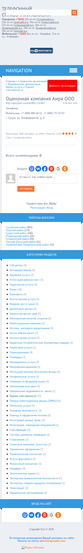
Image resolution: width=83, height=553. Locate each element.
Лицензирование (19, 352)
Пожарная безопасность (24, 410)
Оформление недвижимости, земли (31, 391)
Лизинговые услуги (21, 347)
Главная (10, 81)
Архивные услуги (20, 274)
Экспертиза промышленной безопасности (34, 478)
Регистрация (37, 207)
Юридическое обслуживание (26, 492)
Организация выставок (23, 386)
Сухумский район (22, 137)
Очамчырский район (17, 236)
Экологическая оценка (23, 473)
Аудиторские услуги (21, 284)
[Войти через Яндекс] (51, 169)
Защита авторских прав (23, 313)
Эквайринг (16, 468)
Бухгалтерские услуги (23, 299)
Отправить (25, 189)
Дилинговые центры (21, 308)
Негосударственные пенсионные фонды (33, 371)
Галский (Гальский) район (21, 241)
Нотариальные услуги (22, 376)
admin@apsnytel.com (52, 540)
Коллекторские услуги (23, 337)
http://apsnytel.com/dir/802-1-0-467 (25, 103)
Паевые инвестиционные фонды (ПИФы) (33, 400)
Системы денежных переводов (28, 434)
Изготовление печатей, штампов (28, 318)
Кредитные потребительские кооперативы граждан (39, 342)
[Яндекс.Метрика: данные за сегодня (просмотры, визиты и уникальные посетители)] (33, 547)
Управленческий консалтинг (26, 454)
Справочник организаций (32, 81)
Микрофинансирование (23, 367)
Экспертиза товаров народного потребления (35, 483)
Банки (13, 289)
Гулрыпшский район (17, 238)
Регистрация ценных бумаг (25, 420)
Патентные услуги (20, 405)
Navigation (19, 70)
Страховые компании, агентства (28, 444)
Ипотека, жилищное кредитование (30, 328)
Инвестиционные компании (25, 323)
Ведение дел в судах (22, 304)
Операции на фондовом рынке (27, 381)
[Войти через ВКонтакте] (38, 169)
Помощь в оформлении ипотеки (28, 415)
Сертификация (18, 429)
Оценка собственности (20, 88)
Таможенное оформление (25, 449)
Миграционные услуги (22, 362)
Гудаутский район (16, 233)
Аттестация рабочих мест (25, 279)
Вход (50, 207)
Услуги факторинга (21, 459)
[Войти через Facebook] (45, 169)
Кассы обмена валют (22, 333)
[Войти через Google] (58, 169)
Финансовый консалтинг (24, 463)
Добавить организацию (62, 85)
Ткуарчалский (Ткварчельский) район (27, 244)
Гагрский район (14, 230)
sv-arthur (40, 133)
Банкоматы (16, 294)
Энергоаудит (17, 488)
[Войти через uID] (32, 169)
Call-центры (16, 265)
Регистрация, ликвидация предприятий (32, 425)
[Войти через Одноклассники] (65, 169)
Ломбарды (16, 357)
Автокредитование (20, 270)
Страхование (17, 439)
